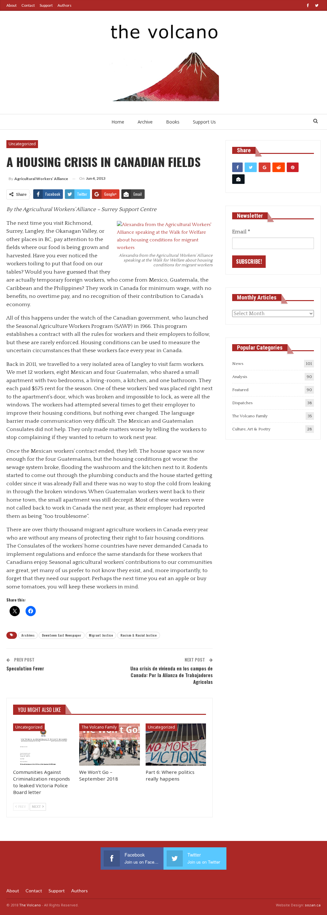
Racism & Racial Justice (138, 635)
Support (46, 5)
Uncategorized (22, 144)
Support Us (204, 122)
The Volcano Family (99, 727)
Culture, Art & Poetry (251, 429)
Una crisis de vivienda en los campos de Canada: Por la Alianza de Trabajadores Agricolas (171, 675)
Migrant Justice (101, 635)
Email (241, 232)
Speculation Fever (25, 668)
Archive (145, 122)
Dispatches (242, 403)
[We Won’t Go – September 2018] (109, 744)
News (237, 363)
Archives (27, 635)
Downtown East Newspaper (61, 635)
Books (172, 122)
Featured (240, 390)
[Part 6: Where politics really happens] (176, 744)
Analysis (239, 376)
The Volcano (30, 905)
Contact (28, 5)
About (11, 5)
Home (117, 122)
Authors (64, 5)
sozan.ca (313, 905)
